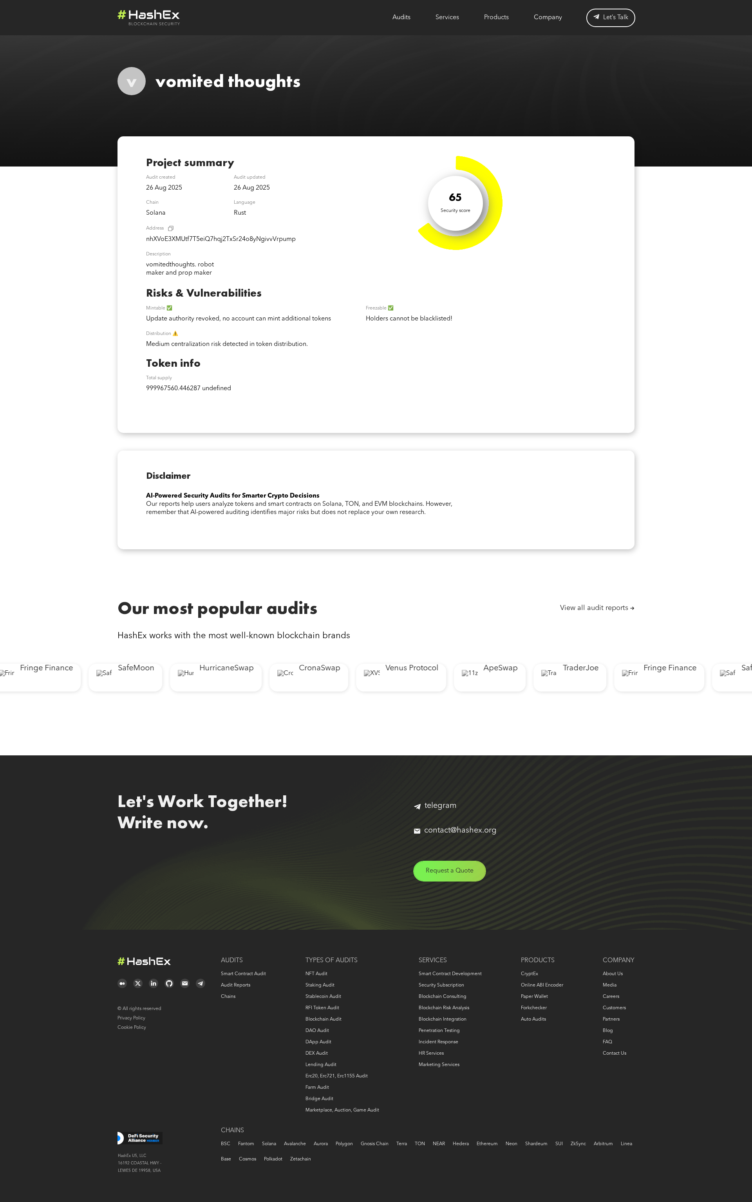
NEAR (439, 1144)
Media (609, 985)
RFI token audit (322, 1008)
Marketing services (439, 1065)
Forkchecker (534, 1008)
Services (447, 17)
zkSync (578, 1144)
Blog (608, 1030)
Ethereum (487, 1144)
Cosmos (247, 1159)
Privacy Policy (131, 1018)
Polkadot (273, 1159)
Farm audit (317, 1087)
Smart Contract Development (450, 974)
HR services (431, 1053)
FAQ (607, 1042)
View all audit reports (594, 608)
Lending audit (321, 1065)
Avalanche (295, 1144)
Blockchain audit (324, 1019)
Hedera (461, 1144)
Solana (269, 1144)
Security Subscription (441, 985)
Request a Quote (450, 871)
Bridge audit (319, 1099)
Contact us (614, 1053)
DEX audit (317, 1053)
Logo (149, 17)
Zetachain (300, 1159)
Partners (611, 1019)
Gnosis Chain (375, 1144)
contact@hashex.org (460, 831)
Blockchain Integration (442, 1019)
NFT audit (316, 974)
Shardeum (536, 1144)
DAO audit (317, 1030)
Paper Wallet (534, 996)
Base (226, 1159)
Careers (611, 996)
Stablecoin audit (323, 996)
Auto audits (533, 1019)
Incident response (438, 1042)
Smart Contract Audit (243, 974)
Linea (626, 1144)
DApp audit (318, 1042)
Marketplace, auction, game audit (342, 1110)
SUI (559, 1144)
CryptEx (529, 974)
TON (420, 1144)
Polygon (344, 1144)
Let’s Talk (615, 17)
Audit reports (235, 985)
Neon (511, 1144)
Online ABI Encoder (542, 985)
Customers (614, 1008)
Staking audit (320, 985)
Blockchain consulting (442, 996)
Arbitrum (603, 1144)
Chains (228, 996)
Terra (401, 1144)
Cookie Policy (132, 1027)
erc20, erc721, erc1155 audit (337, 1076)
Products (496, 17)
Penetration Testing (439, 1030)
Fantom (246, 1144)
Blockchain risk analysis (444, 1008)
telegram (441, 806)
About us (613, 974)
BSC (225, 1144)
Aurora (321, 1144)
